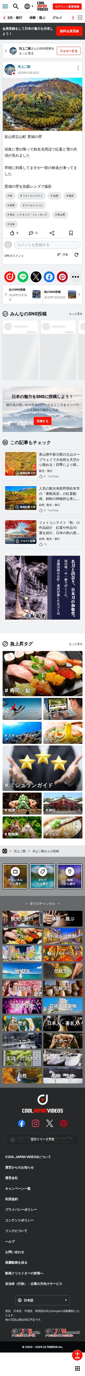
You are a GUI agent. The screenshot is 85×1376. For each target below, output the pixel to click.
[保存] (70, 233)
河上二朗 (24, 66)
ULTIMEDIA (50, 1347)
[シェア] (52, 233)
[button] (73, 17)
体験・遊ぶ (37, 17)
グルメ (57, 17)
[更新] (76, 255)
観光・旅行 (14, 17)
